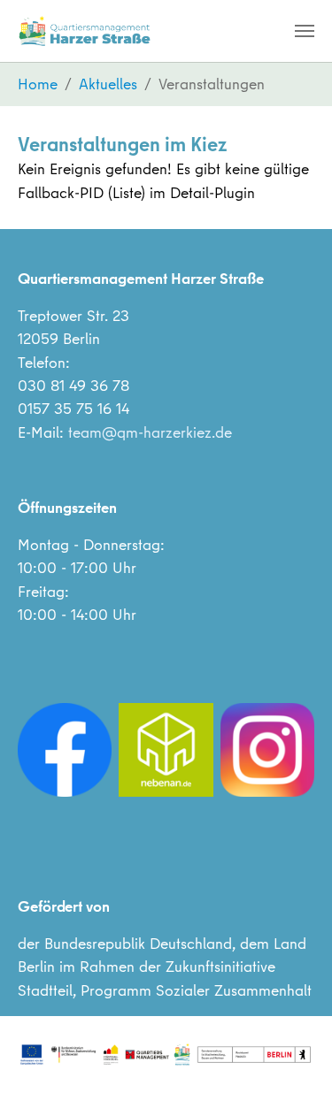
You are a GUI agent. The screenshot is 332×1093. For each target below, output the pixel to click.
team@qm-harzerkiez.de (150, 432)
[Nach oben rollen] (290, 1051)
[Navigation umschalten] (304, 31)
